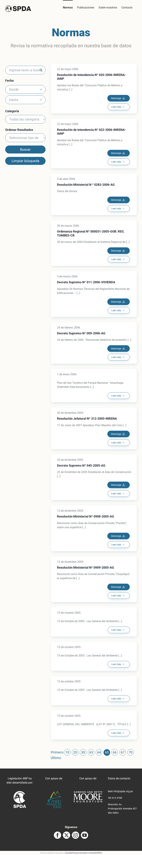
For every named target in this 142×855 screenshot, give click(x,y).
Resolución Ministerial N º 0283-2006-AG (86, 184)
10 (67, 752)
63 (91, 752)
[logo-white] (88, 792)
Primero (57, 752)
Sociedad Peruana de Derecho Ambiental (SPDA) (83, 853)
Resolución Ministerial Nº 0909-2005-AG (85, 567)
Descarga (116, 98)
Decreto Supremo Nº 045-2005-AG (81, 465)
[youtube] (84, 835)
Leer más (116, 106)
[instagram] (75, 835)
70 (130, 752)
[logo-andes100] (54, 792)
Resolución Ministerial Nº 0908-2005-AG (85, 516)
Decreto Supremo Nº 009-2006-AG (81, 333)
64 (99, 752)
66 (115, 752)
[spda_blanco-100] (19, 792)
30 (83, 752)
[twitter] (66, 835)
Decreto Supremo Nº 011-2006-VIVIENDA (86, 282)
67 (123, 752)
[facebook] (57, 835)
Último (56, 758)
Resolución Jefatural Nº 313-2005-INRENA (87, 418)
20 (75, 752)
